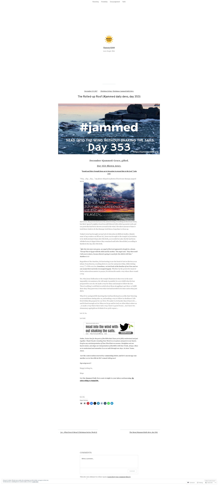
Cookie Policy (35, 481)
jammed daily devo (127, 91)
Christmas (116, 91)
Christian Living (106, 91)
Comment (132, 471)
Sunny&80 (109, 47)
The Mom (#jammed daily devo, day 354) (143, 432)
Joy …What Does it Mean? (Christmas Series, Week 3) (78, 432)
